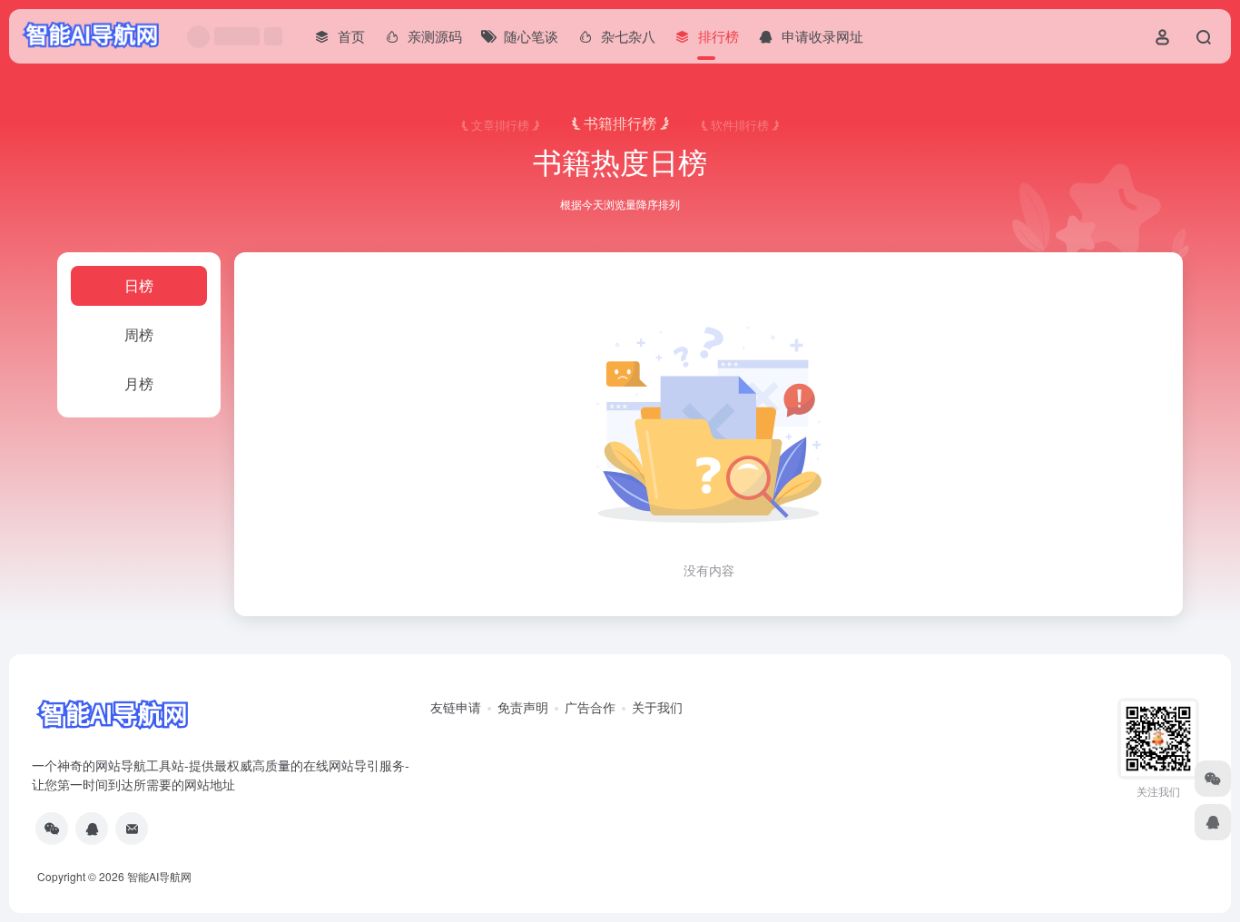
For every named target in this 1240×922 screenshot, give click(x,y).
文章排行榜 (500, 124)
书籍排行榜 (620, 123)
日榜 (138, 285)
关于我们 (657, 707)
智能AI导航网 (159, 876)
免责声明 (522, 707)
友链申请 (455, 707)
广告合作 (590, 707)
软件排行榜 (740, 124)
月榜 (138, 383)
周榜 (138, 334)
